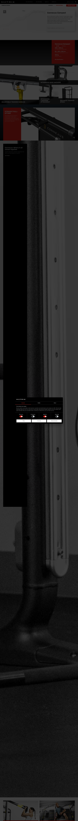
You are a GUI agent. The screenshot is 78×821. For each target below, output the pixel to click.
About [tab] (55, 402)
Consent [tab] (23, 402)
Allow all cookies (54, 420)
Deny (24, 420)
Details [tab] (39, 402)
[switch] (33, 416)
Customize (39, 420)
